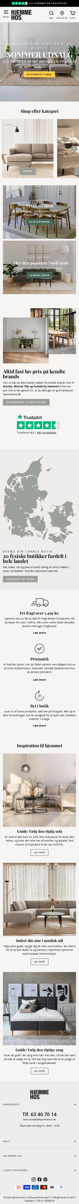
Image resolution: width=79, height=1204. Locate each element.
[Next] (74, 149)
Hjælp (6, 1141)
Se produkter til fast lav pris (26, 402)
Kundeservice (11, 1104)
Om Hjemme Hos (12, 1155)
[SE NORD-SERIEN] (39, 267)
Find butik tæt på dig (20, 579)
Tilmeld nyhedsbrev (15, 1170)
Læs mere (39, 852)
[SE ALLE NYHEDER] (39, 212)
